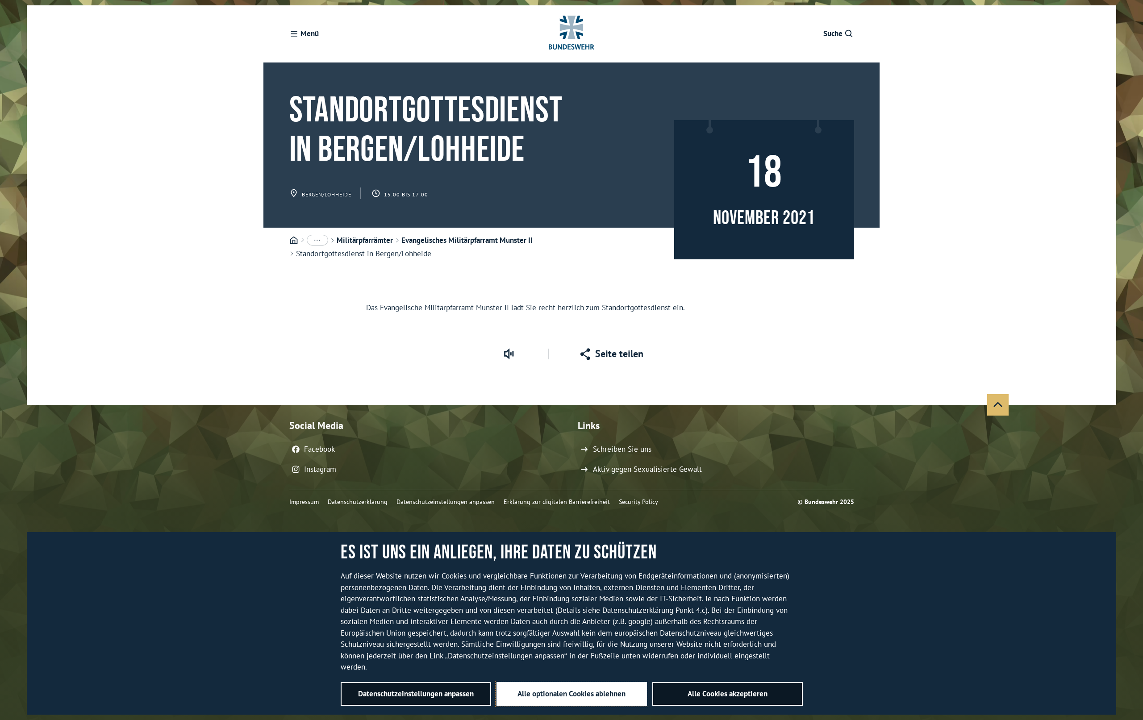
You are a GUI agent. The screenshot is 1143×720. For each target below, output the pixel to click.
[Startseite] (293, 241)
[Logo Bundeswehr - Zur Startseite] (571, 34)
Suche (833, 33)
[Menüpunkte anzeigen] (317, 240)
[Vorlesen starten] (508, 354)
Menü (309, 33)
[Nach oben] (998, 405)
